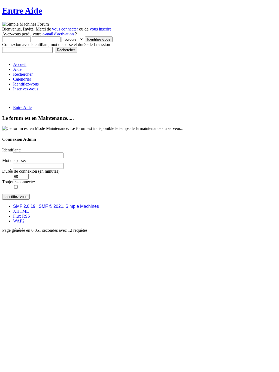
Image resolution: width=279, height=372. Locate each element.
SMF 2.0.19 (24, 206)
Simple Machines (82, 206)
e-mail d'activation (58, 34)
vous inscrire (100, 29)
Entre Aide (22, 11)
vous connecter (65, 29)
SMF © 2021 (51, 206)
